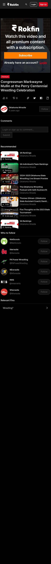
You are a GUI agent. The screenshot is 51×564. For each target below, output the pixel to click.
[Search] (26, 4)
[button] (28, 98)
